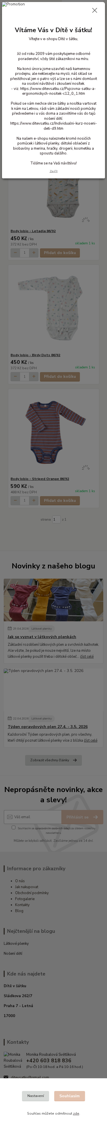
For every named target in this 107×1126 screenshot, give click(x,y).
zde (76, 1113)
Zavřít (54, 171)
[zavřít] (94, 11)
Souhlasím (69, 1096)
